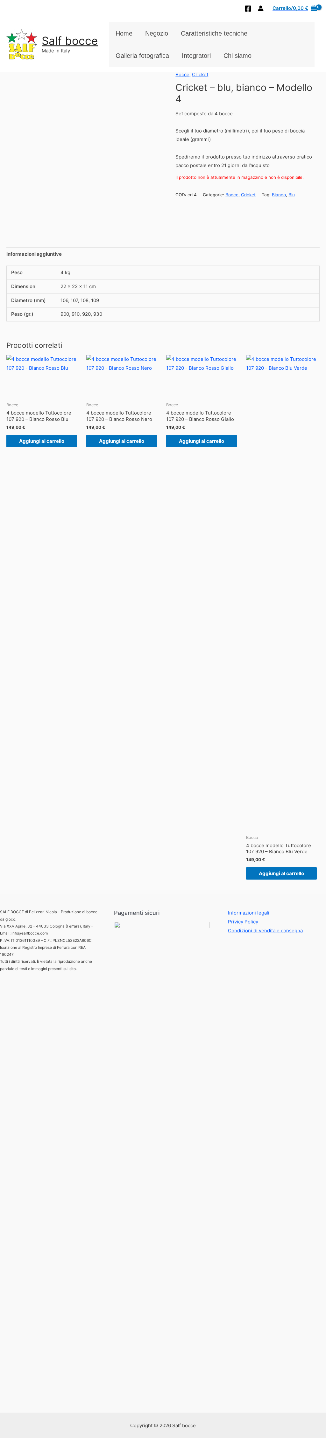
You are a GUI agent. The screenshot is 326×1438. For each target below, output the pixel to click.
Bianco (279, 194)
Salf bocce (70, 40)
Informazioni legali (248, 913)
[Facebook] (248, 8)
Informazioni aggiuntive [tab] (34, 254)
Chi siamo (237, 55)
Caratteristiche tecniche (214, 33)
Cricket (200, 74)
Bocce (182, 74)
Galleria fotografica (142, 55)
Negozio (156, 33)
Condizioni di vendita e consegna (265, 931)
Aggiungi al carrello (41, 441)
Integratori (196, 55)
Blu (291, 194)
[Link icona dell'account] (261, 8)
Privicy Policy (243, 922)
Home (124, 33)
